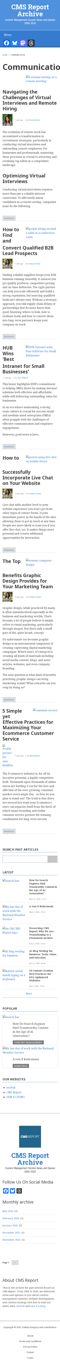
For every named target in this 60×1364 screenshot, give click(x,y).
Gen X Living (37, 1306)
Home (5, 55)
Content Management (28, 1042)
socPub (11, 1087)
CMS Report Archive (30, 10)
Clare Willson (22, 378)
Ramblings (20, 1065)
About (30, 1336)
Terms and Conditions (30, 1341)
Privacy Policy (30, 1347)
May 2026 (7, 1211)
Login (30, 1358)
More (29, 993)
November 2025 (11, 1239)
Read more (10, 219)
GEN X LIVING (15, 1097)
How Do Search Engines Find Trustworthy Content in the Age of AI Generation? (43, 887)
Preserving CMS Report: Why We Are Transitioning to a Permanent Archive (41, 933)
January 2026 (10, 1225)
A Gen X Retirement (41, 906)
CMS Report (14, 1092)
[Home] (30, 1136)
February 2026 (10, 1218)
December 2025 (11, 1232)
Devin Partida (34, 120)
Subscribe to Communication (3, 841)
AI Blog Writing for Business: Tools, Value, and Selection (43, 954)
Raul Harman (35, 756)
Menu (8, 35)
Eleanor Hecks (34, 264)
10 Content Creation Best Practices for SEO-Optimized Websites (41, 975)
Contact (30, 1352)
